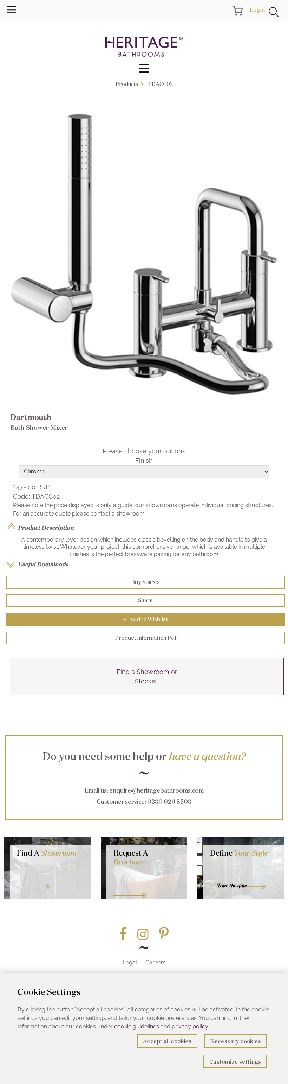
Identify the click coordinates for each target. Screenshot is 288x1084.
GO (50, 878)
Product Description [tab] (46, 527)
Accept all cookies (167, 1041)
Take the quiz (232, 885)
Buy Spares (145, 582)
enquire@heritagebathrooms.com (156, 790)
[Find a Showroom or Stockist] (146, 693)
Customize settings (235, 1061)
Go (146, 887)
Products (127, 84)
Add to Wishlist (145, 619)
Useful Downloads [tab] (43, 564)
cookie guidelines (136, 1026)
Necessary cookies (235, 1041)
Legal (130, 962)
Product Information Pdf (145, 638)
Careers (155, 962)
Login (257, 9)
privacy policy (190, 1026)
